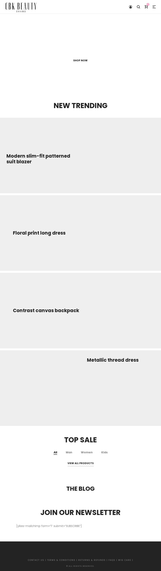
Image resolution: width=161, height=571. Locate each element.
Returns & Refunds (92, 560)
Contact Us (36, 560)
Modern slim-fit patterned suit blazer (38, 159)
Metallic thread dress (113, 360)
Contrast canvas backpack (46, 310)
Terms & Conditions (61, 560)
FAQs (112, 560)
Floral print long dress (39, 233)
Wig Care (124, 560)
